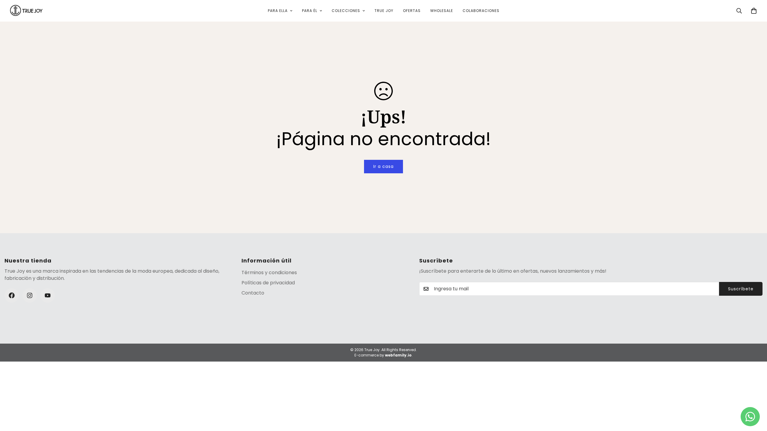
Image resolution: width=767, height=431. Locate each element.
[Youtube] (47, 295)
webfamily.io (398, 355)
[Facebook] (11, 295)
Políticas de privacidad (268, 282)
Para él (309, 10)
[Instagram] (29, 295)
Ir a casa (383, 166)
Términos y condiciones (269, 272)
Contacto (252, 292)
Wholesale (441, 10)
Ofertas (412, 10)
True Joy (384, 10)
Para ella (278, 10)
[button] (754, 11)
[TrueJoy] (26, 11)
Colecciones (346, 10)
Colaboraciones (481, 10)
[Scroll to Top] (755, 398)
